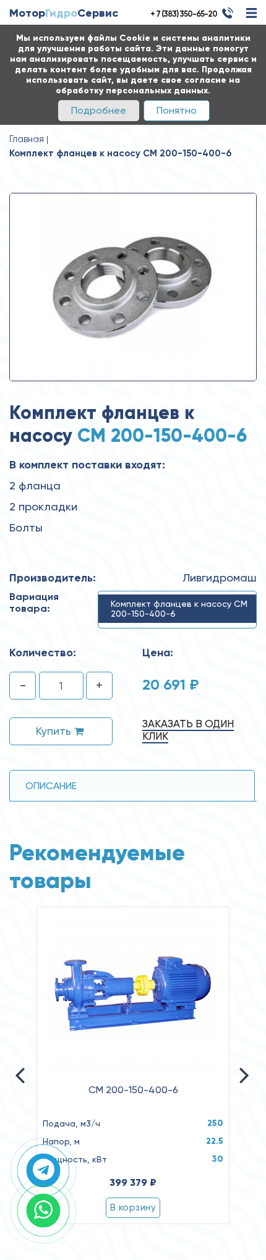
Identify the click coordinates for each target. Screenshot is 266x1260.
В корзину (133, 1207)
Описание (51, 786)
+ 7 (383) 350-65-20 (183, 14)
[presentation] (43, 1083)
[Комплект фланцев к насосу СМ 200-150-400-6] (133, 286)
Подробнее (98, 110)
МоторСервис (63, 13)
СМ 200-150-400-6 (133, 1090)
